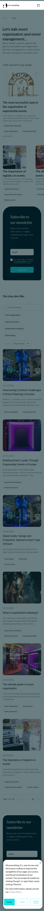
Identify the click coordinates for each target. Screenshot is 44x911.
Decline (22, 902)
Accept (9, 902)
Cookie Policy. (15, 892)
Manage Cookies (36, 902)
